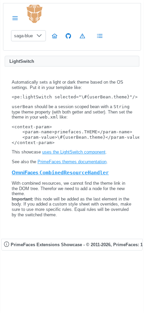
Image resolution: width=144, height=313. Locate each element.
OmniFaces (60, 172)
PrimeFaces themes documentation (72, 161)
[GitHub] (68, 35)
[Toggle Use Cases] (99, 35)
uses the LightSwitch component (73, 151)
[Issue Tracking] (82, 35)
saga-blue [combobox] (23, 35)
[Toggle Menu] (15, 18)
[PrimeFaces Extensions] (34, 14)
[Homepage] (54, 35)
